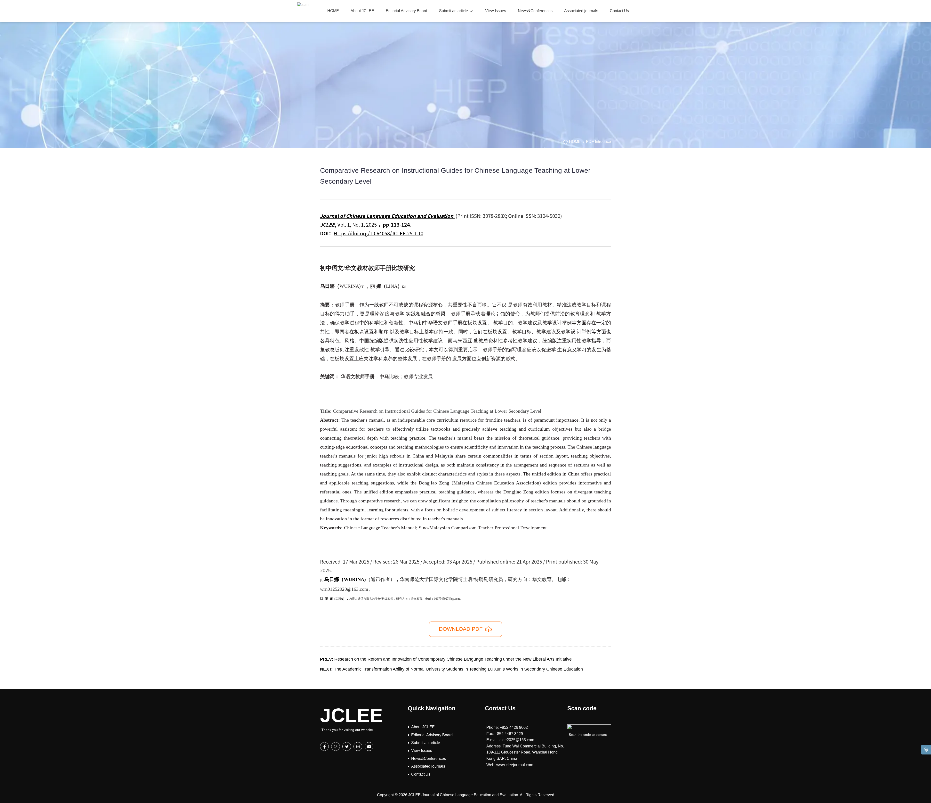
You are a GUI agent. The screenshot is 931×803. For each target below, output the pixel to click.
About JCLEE (362, 11)
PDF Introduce (598, 141)
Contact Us (619, 11)
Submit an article (453, 11)
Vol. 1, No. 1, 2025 (357, 224)
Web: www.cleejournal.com (509, 765)
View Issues (495, 11)
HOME (333, 11)
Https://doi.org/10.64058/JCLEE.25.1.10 (378, 233)
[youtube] (369, 746)
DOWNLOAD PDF (460, 629)
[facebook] (324, 746)
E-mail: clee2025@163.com (510, 740)
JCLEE (349, 715)
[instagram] (335, 746)
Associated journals (581, 11)
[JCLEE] (303, 5)
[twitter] (346, 746)
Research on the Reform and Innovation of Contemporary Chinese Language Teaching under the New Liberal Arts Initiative (446, 659)
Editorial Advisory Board (406, 11)
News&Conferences (535, 11)
